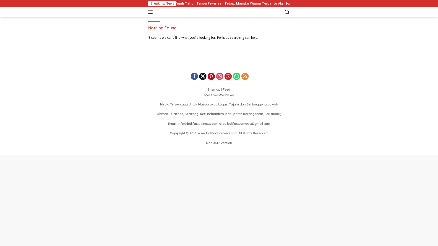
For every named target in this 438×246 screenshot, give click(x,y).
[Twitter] (202, 77)
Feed (226, 89)
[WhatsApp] (236, 77)
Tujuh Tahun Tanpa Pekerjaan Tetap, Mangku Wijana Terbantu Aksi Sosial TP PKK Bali (238, 3)
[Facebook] (194, 77)
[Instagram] (219, 77)
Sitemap (214, 89)
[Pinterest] (211, 77)
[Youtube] (228, 77)
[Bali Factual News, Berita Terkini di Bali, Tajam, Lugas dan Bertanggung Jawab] (179, 12)
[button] (151, 12)
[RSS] (245, 77)
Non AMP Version (219, 143)
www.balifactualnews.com (217, 133)
